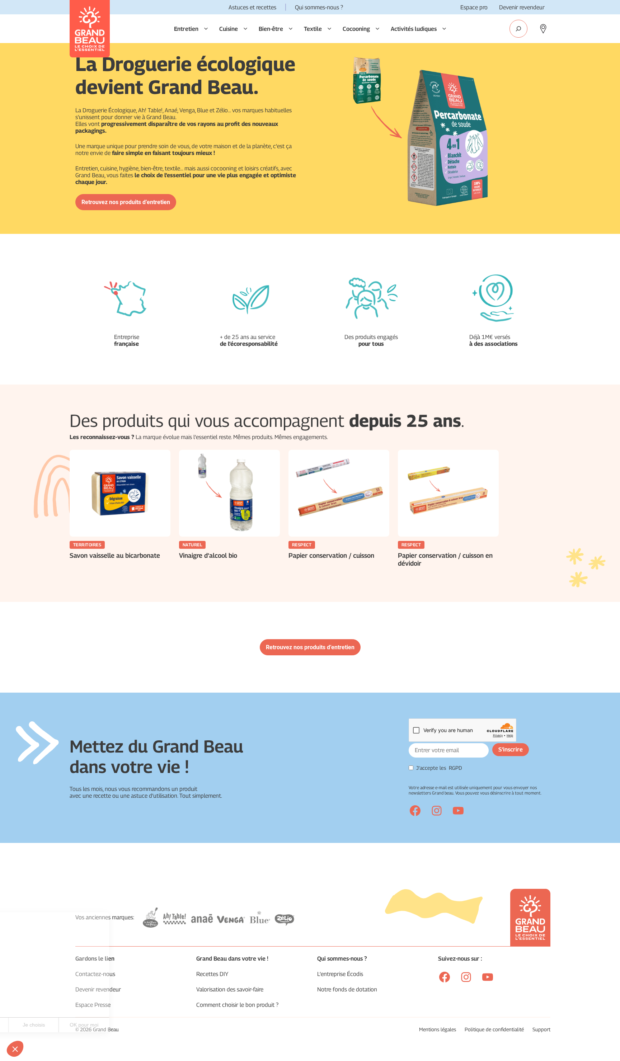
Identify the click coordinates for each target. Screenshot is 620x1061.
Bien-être (271, 28)
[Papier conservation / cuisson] (338, 493)
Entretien (186, 28)
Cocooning (356, 28)
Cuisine (228, 28)
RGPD (455, 768)
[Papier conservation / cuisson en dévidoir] (448, 493)
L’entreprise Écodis (340, 974)
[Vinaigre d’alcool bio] (229, 493)
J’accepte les (439, 768)
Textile (313, 28)
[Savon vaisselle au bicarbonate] (120, 493)
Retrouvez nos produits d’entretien (125, 202)
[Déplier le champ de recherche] (518, 29)
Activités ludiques (414, 28)
